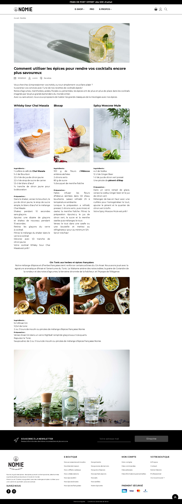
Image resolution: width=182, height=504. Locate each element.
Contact (153, 466)
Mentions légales (79, 501)
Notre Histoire (156, 470)
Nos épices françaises (72, 486)
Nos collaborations (71, 474)
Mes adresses (127, 470)
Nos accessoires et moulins (74, 462)
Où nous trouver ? (157, 478)
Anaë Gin (23, 323)
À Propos (154, 462)
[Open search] (166, 9)
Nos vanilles (95, 482)
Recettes (23, 18)
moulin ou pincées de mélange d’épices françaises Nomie (57, 329)
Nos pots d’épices (98, 470)
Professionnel (155, 474)
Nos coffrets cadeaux (72, 470)
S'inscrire (151, 438)
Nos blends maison (71, 466)
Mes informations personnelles (134, 474)
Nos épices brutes (71, 482)
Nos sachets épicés (98, 474)
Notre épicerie (97, 486)
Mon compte (127, 462)
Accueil (16, 18)
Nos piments (96, 462)
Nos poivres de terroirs (100, 466)
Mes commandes (129, 466)
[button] (79, 9)
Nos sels (94, 478)
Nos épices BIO (70, 478)
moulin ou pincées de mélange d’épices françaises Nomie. (73, 341)
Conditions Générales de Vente (98, 501)
